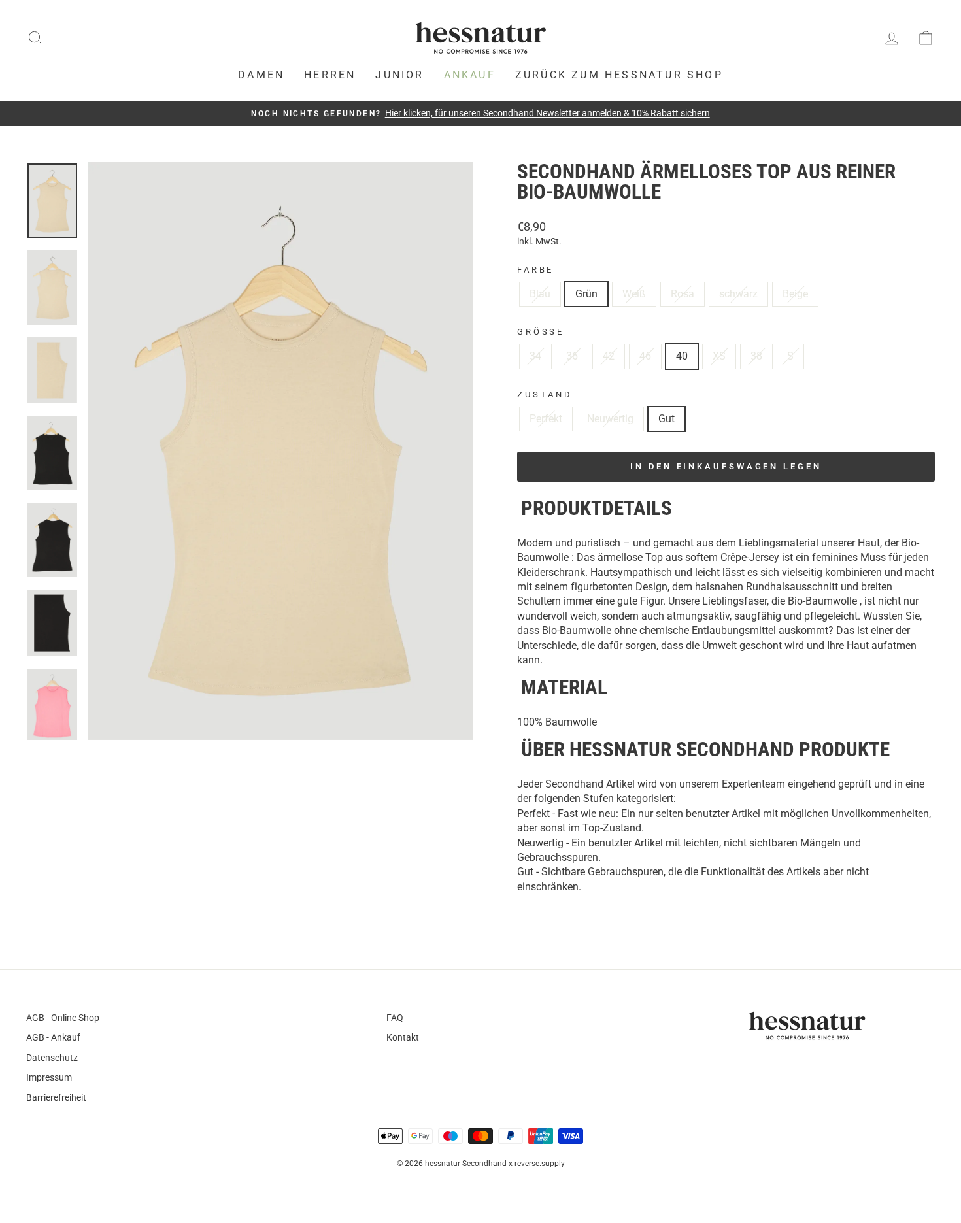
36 (572, 356)
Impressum (49, 1077)
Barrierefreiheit (56, 1097)
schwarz (738, 294)
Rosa (682, 294)
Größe (540, 332)
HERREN (330, 75)
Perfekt (546, 418)
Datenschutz (52, 1057)
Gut (666, 418)
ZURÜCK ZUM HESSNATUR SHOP (619, 75)
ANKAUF (470, 75)
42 (609, 356)
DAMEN (261, 75)
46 (645, 356)
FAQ (394, 1018)
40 (682, 356)
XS (719, 356)
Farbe (535, 270)
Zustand (545, 394)
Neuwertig (610, 418)
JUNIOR (399, 75)
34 (535, 356)
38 (756, 356)
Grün (586, 294)
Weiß (634, 294)
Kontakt (402, 1037)
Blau (540, 294)
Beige (795, 294)
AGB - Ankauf (53, 1037)
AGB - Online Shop (62, 1018)
